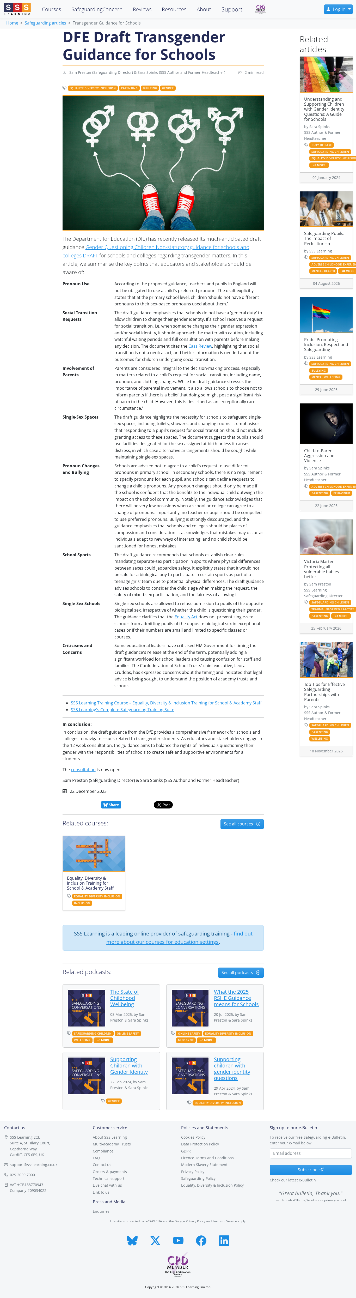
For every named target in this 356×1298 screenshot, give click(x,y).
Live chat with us (107, 1185)
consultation (83, 769)
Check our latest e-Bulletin (293, 1180)
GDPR (186, 1151)
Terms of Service (224, 1221)
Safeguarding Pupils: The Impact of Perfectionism (324, 238)
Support (232, 9)
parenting (129, 88)
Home (12, 23)
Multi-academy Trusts (112, 1144)
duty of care (321, 145)
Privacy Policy (192, 1171)
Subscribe (307, 1170)
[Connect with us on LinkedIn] (224, 1239)
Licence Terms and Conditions (207, 1157)
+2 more (319, 165)
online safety (128, 1033)
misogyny (186, 1040)
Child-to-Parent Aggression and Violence (319, 455)
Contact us (102, 1164)
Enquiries (101, 1211)
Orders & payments (110, 1171)
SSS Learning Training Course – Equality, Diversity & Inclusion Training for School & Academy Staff (166, 703)
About (204, 9)
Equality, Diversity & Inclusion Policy (212, 1185)
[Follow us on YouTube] (178, 1239)
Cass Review (200, 346)
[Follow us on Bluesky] (132, 1239)
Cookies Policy (193, 1137)
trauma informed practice (332, 609)
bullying (150, 88)
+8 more (348, 271)
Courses (51, 9)
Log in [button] (340, 9)
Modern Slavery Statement (204, 1164)
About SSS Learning (110, 1137)
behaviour (341, 493)
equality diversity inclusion (93, 88)
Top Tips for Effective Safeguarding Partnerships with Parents (324, 691)
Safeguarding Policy (198, 1178)
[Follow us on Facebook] (201, 1239)
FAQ (96, 1157)
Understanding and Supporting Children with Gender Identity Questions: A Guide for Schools (324, 109)
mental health (323, 271)
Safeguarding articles (45, 23)
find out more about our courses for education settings (179, 937)
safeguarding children (93, 1033)
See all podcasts (238, 972)
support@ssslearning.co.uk (33, 1164)
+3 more (103, 1040)
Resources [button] (174, 9)
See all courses (239, 824)
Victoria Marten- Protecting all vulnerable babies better (321, 569)
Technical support (108, 1178)
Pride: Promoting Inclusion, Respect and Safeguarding (326, 344)
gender (168, 88)
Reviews (142, 9)
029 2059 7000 (22, 1174)
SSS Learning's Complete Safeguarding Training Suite (122, 710)
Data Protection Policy (200, 1144)
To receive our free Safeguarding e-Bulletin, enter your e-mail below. (308, 1140)
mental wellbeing (325, 377)
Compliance (103, 1151)
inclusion (82, 903)
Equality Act (186, 617)
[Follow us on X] (155, 1239)
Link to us (101, 1192)
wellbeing (82, 1040)
